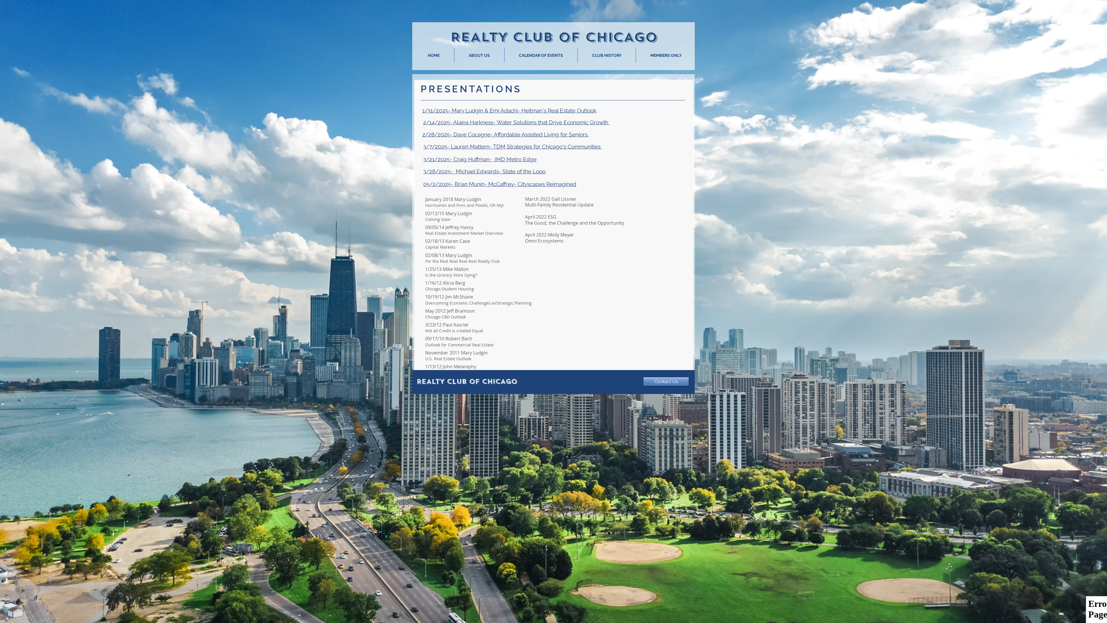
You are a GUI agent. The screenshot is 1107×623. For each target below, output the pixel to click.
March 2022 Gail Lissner (551, 199)
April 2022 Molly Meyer (549, 235)
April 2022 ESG (540, 217)
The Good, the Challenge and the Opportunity (574, 223)
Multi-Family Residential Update (559, 205)
